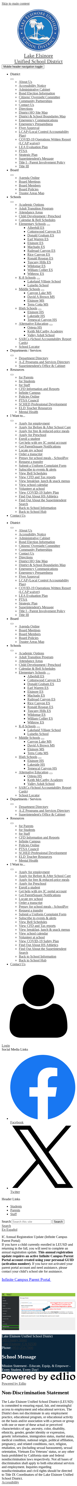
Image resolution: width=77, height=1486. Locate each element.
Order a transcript (30, 454)
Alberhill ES (35, 227)
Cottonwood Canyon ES (44, 231)
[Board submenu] (12, 175)
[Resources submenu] (12, 374)
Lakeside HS (36, 316)
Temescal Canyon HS (42, 320)
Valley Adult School (41, 335)
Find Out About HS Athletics (38, 496)
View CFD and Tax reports (37, 477)
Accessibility (10, 1482)
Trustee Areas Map (31, 193)
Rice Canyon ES (38, 254)
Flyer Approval (29, 128)
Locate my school (31, 450)
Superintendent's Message (36, 158)
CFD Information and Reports (39, 389)
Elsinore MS (35, 300)
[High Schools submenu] (39, 309)
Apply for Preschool (32, 435)
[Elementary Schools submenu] (48, 225)
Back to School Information (37, 508)
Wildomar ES (36, 266)
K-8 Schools (27, 277)
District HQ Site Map (33, 112)
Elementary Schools (32, 224)
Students (16, 1206)
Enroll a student (29, 439)
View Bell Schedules (33, 473)
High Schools (28, 308)
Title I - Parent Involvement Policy (42, 162)
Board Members (30, 185)
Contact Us (26, 105)
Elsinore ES (35, 243)
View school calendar (33, 485)
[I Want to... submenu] (12, 420)
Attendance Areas (31, 212)
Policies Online (29, 396)
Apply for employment (34, 423)
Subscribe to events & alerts (37, 469)
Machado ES (36, 247)
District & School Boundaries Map (42, 116)
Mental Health (28, 412)
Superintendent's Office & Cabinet (42, 366)
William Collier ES (40, 270)
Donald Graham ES (40, 235)
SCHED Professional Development (43, 404)
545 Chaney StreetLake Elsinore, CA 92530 (19, 1342)
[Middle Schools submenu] (42, 290)
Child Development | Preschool (40, 216)
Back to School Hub (32, 511)
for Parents (26, 377)
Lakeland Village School (44, 281)
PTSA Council (29, 400)
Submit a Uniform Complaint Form (42, 465)
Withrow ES (35, 273)
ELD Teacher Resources (35, 408)
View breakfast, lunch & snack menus (44, 481)
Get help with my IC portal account (43, 442)
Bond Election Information (37, 93)
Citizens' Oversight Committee (39, 97)
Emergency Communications (38, 120)
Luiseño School (38, 285)
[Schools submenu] (12, 202)
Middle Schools (29, 289)
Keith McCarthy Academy (45, 331)
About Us (25, 82)
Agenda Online (29, 178)
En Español (9, 1229)
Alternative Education (33, 323)
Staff (13, 1214)
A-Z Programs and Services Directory (44, 362)
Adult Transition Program (36, 208)
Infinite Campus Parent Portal (26, 1279)
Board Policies (28, 189)
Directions (26, 108)
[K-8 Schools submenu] (38, 278)
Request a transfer (31, 462)
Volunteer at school (32, 488)
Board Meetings (29, 181)
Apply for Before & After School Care (45, 427)
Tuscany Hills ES (39, 262)
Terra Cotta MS (37, 304)
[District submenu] (12, 79)
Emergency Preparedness (36, 124)
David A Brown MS (41, 297)
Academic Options (31, 204)
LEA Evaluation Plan (33, 147)
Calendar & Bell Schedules (37, 220)
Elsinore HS (35, 312)
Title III (24, 166)
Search (6, 1221)
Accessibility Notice (32, 85)
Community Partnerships (35, 101)
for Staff (24, 385)
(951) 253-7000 (22, 1348)
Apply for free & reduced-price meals (44, 431)
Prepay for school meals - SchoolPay (43, 458)
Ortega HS (34, 327)
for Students (27, 381)
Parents (15, 1210)
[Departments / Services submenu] (12, 355)
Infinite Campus (29, 392)
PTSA (23, 151)
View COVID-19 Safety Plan (39, 492)
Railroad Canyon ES (41, 250)
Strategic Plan (28, 155)
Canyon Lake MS (39, 293)
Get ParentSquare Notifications (40, 446)
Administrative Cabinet (34, 89)
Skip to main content (16, 3)
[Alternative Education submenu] (51, 324)
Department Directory (33, 358)
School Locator (29, 346)
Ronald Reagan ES (40, 258)
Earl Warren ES (38, 239)
